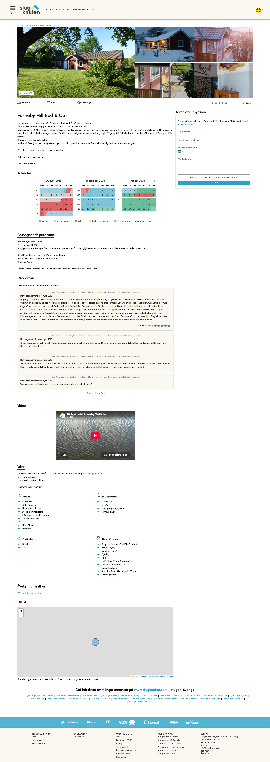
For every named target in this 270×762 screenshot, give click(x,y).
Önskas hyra (80, 737)
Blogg (119, 744)
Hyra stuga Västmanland (67, 696)
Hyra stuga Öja (37, 699)
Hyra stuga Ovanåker (233, 699)
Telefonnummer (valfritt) (187, 148)
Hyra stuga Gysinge (56, 699)
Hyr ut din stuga (84, 10)
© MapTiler (145, 676)
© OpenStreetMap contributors (161, 676)
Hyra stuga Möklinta (210, 699)
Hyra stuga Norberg (129, 696)
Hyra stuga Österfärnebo (215, 696)
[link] (168, 737)
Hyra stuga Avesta (108, 696)
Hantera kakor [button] (123, 754)
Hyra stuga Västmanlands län (39, 696)
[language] (260, 9)
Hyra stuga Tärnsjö (101, 699)
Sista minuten (38, 744)
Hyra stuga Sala (89, 696)
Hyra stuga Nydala (238, 696)
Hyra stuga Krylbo (121, 699)
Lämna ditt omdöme (95, 393)
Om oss (119, 737)
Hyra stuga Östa (149, 696)
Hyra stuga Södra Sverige (138, 702)
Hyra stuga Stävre (189, 699)
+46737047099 (185, 125)
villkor (236, 178)
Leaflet (136, 676)
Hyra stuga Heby (192, 696)
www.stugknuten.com (150, 690)
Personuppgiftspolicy (126, 750)
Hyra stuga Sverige (141, 699)
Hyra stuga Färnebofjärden (166, 699)
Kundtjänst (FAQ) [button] (124, 740)
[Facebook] (202, 752)
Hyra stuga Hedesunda (171, 696)
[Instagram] (207, 752)
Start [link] (49, 10)
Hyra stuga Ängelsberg (79, 699)
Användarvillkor (123, 747)
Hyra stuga (63, 10)
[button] (21, 611)
